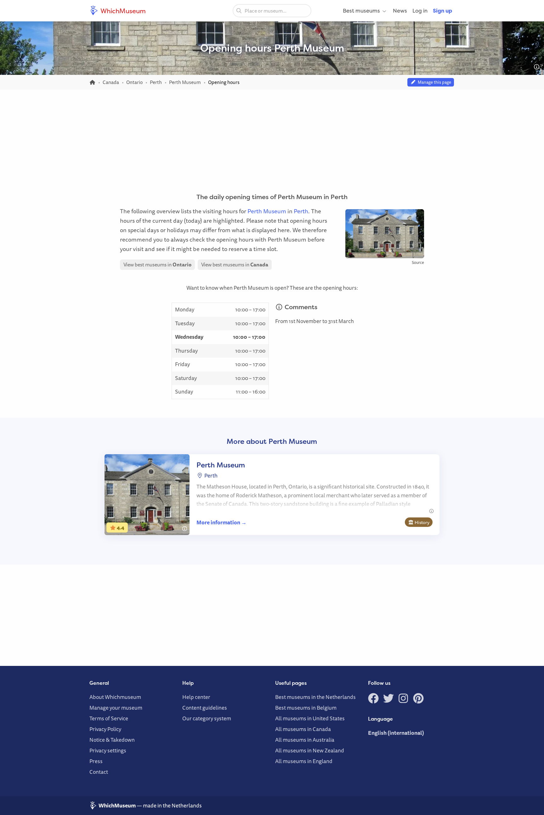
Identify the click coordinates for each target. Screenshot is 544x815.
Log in (420, 10)
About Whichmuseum (115, 697)
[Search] (239, 10)
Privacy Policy (105, 729)
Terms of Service (108, 718)
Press (96, 761)
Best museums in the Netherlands (315, 697)
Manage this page (433, 82)
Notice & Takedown (112, 739)
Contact (98, 772)
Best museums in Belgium (306, 707)
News (400, 10)
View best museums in (157, 264)
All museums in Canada (303, 729)
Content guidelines (204, 707)
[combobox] (272, 10)
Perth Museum (266, 211)
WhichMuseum (122, 10)
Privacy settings (107, 750)
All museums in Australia (304, 739)
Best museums (361, 10)
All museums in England (303, 761)
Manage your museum (115, 707)
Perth (301, 211)
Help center (196, 697)
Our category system (206, 718)
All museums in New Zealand (309, 750)
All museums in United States (310, 718)
